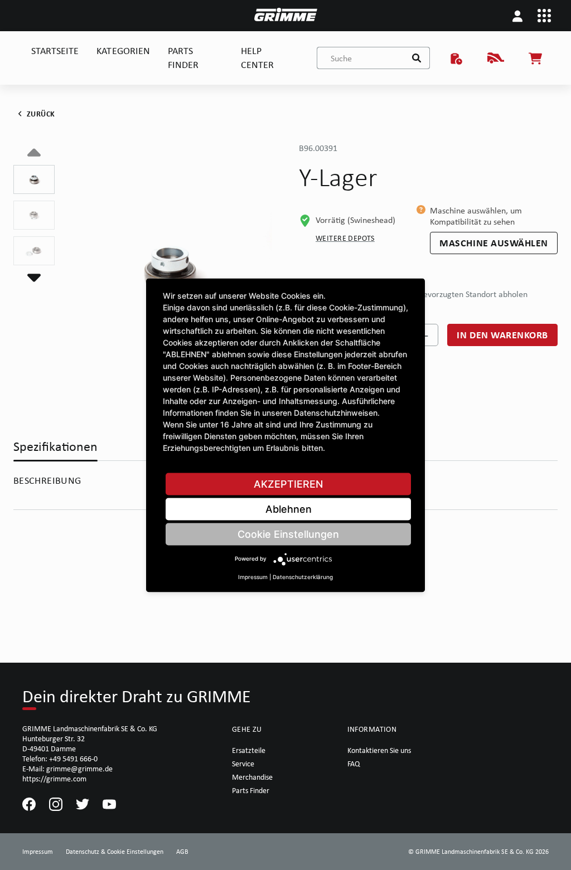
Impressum (253, 576)
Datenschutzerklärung (303, 576)
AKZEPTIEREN (288, 483)
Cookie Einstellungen (288, 534)
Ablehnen (288, 508)
